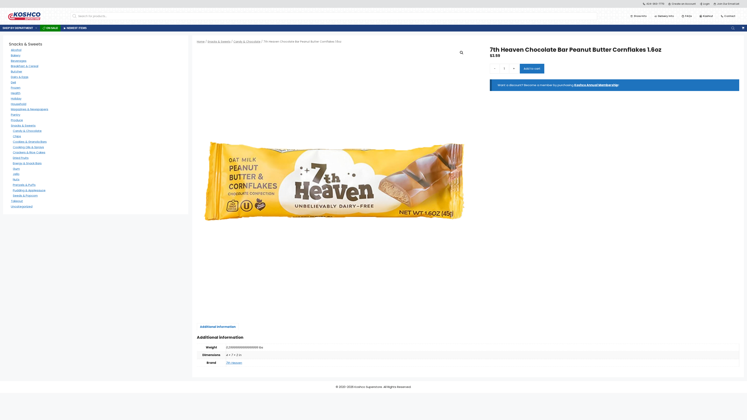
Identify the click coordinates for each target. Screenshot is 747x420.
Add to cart (532, 68)
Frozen (15, 88)
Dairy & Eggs (19, 77)
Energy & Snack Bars (27, 163)
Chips (17, 136)
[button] (461, 52)
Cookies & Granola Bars (30, 142)
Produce (17, 120)
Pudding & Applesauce (29, 190)
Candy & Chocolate (246, 42)
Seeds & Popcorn (25, 195)
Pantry (15, 115)
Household (18, 104)
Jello (16, 174)
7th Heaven (234, 363)
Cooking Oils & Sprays (28, 147)
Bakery (15, 55)
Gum (16, 169)
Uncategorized (21, 206)
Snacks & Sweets (219, 42)
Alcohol (16, 50)
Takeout (17, 201)
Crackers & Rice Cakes (29, 152)
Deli (13, 82)
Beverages (18, 61)
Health (15, 93)
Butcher (16, 71)
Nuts (16, 179)
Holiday (16, 98)
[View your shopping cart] (743, 28)
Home (201, 42)
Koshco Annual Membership (596, 85)
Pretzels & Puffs (24, 185)
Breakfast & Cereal (24, 66)
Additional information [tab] (218, 327)
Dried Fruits (21, 158)
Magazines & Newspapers (29, 109)
